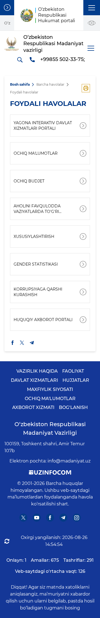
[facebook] (12, 342)
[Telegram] (63, 518)
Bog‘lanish (73, 407)
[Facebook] (50, 518)
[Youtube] (37, 518)
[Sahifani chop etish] (86, 88)
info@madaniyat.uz (69, 461)
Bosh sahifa (20, 84)
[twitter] (22, 342)
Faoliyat (73, 371)
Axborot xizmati (33, 407)
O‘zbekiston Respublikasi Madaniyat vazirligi (50, 428)
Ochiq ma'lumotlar (50, 398)
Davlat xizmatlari (34, 380)
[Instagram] (77, 518)
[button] (91, 7)
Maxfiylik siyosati (50, 389)
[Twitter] (23, 518)
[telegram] (32, 342)
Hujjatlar (75, 380)
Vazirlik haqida (37, 371)
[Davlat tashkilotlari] (7, 7)
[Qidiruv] (19, 59)
